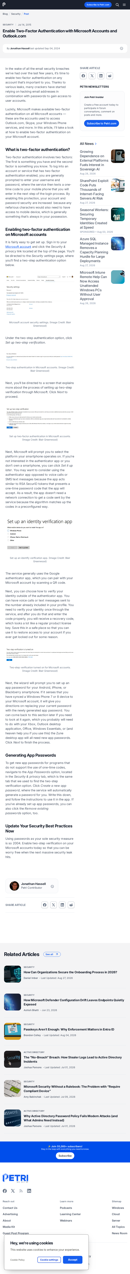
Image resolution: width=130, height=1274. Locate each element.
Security (15, 13)
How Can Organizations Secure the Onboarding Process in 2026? (70, 972)
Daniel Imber (31, 977)
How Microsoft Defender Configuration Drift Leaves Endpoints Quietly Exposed (74, 1002)
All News (87, 144)
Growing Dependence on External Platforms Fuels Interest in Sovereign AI (94, 160)
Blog (5, 13)
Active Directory (34, 1052)
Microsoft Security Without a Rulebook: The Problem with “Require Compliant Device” (72, 1089)
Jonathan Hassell (33, 48)
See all (49, 954)
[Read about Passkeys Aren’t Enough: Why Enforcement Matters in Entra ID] (12, 1031)
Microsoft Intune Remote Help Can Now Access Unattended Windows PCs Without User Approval (93, 285)
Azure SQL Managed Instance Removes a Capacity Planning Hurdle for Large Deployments (94, 250)
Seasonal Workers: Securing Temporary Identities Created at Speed (94, 218)
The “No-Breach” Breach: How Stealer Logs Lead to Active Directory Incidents (73, 1059)
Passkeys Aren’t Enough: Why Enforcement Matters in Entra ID (69, 1029)
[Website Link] (121, 48)
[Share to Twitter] (53, 905)
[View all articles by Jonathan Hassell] (14, 886)
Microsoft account (18, 246)
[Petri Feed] (21, 1192)
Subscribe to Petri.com (98, 4)
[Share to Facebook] (44, 905)
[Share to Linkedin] (62, 905)
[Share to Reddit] (71, 905)
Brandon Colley (32, 1035)
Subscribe (65, 1155)
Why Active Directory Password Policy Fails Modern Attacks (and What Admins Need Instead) (71, 1118)
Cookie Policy (17, 1259)
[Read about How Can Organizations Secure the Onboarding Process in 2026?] (12, 974)
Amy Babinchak (33, 1096)
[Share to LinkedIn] (29, 1192)
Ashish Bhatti (31, 1010)
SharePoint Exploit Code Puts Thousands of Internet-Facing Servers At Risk (94, 189)
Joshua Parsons (33, 1067)
